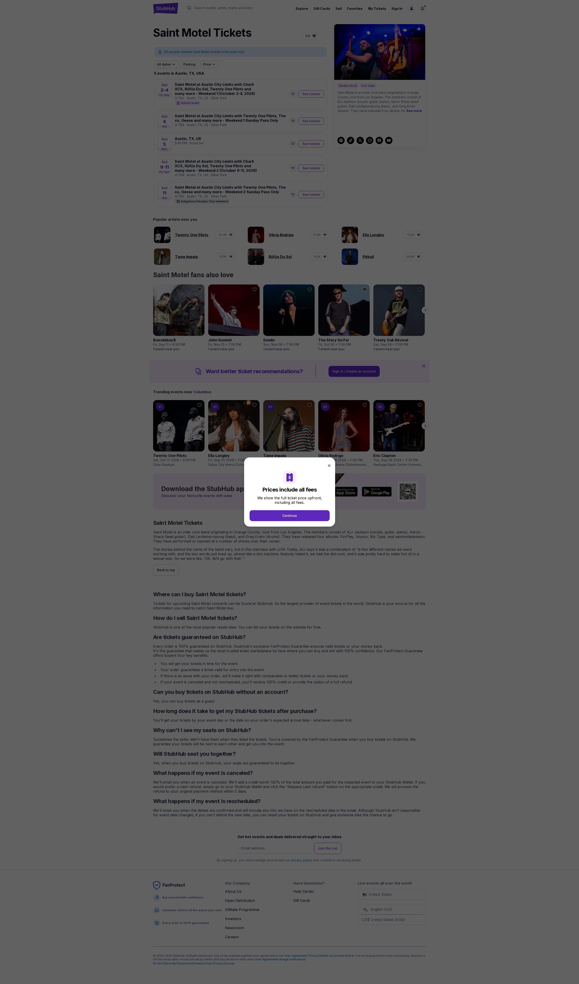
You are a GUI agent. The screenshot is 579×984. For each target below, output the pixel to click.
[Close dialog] (329, 465)
